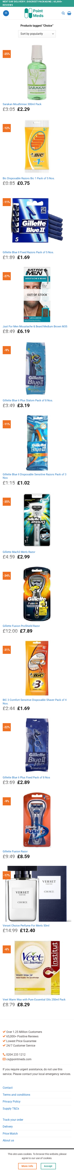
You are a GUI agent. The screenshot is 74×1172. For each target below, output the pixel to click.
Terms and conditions (16, 1094)
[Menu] (6, 13)
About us (8, 1140)
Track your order (13, 1119)
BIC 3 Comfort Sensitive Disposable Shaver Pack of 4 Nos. (34, 701)
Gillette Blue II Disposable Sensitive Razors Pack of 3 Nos (34, 476)
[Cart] (69, 13)
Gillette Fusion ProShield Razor (21, 626)
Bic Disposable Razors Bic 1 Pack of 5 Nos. (29, 178)
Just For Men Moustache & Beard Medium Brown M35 (35, 326)
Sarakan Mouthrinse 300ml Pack (22, 104)
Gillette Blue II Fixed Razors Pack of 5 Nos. (28, 252)
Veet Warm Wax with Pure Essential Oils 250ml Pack (34, 999)
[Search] (63, 13)
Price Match (10, 1133)
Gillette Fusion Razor (15, 851)
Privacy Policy (11, 1101)
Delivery (8, 1126)
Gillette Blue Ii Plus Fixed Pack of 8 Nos (26, 777)
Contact (8, 1087)
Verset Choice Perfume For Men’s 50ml (26, 925)
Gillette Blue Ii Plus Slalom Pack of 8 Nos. (28, 400)
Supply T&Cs (11, 1108)
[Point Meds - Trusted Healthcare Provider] (37, 13)
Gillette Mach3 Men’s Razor (19, 552)
